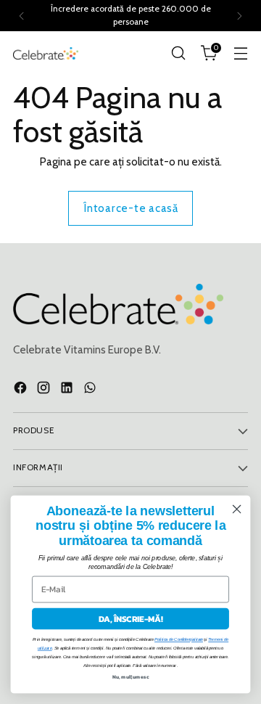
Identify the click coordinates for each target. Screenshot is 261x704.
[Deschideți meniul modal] (240, 53)
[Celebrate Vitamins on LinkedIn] (68, 390)
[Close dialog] (237, 509)
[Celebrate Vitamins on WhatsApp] (91, 390)
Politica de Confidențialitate (178, 639)
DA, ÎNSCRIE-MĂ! (131, 619)
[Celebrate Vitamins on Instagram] (45, 390)
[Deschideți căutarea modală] (178, 53)
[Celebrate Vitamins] (45, 53)
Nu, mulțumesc (130, 677)
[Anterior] (22, 15)
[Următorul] (239, 15)
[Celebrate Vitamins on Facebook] (21, 390)
